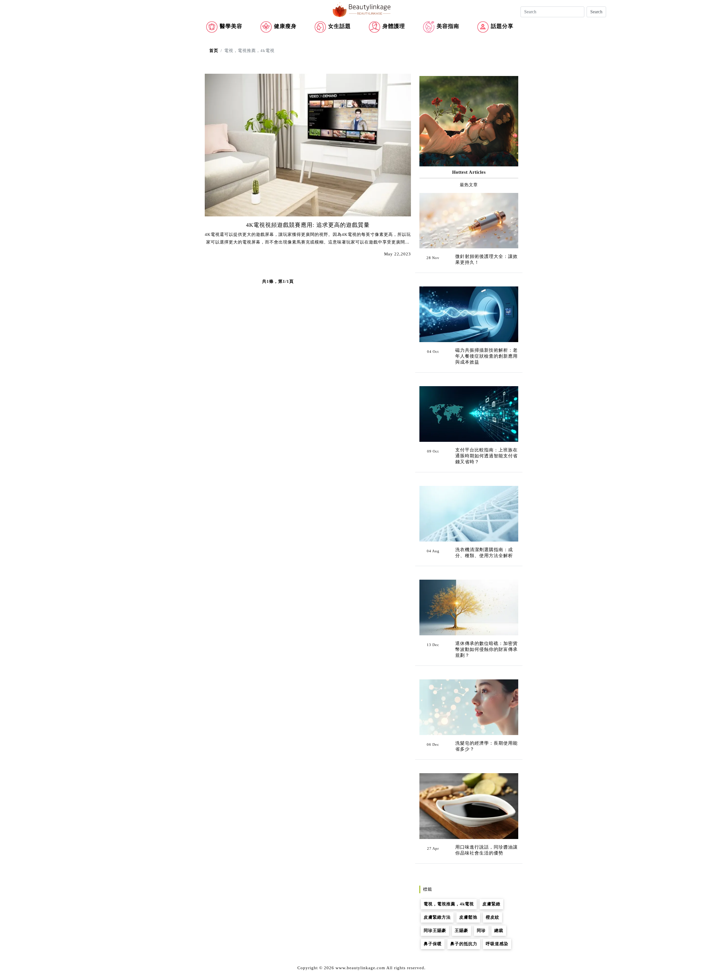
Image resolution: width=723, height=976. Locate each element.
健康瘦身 (285, 26)
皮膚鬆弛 (468, 917)
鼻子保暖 (433, 944)
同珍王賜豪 (435, 930)
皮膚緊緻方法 (437, 917)
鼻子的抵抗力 (463, 944)
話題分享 (502, 26)
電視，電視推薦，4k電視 (449, 904)
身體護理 (393, 26)
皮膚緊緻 (491, 904)
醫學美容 (231, 26)
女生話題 (339, 26)
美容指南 (448, 26)
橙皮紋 (492, 917)
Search (596, 11)
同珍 (481, 930)
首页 (213, 50)
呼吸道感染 (497, 944)
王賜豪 (461, 930)
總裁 (498, 930)
